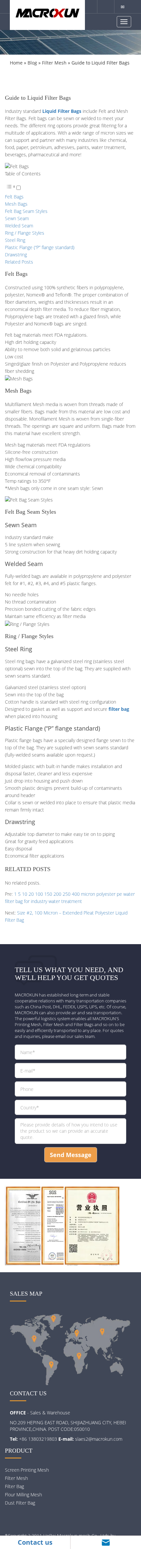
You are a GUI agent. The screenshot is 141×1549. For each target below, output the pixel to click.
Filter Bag (14, 1486)
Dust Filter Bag (20, 1503)
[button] (13, 188)
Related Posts (19, 262)
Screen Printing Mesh (27, 1470)
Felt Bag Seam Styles (26, 211)
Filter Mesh (54, 63)
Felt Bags (14, 197)
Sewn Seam (17, 218)
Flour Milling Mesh (23, 1494)
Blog (32, 63)
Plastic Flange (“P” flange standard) (39, 247)
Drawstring (16, 254)
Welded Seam (19, 225)
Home (16, 63)
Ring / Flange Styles (24, 233)
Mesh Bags (16, 204)
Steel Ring (15, 240)
